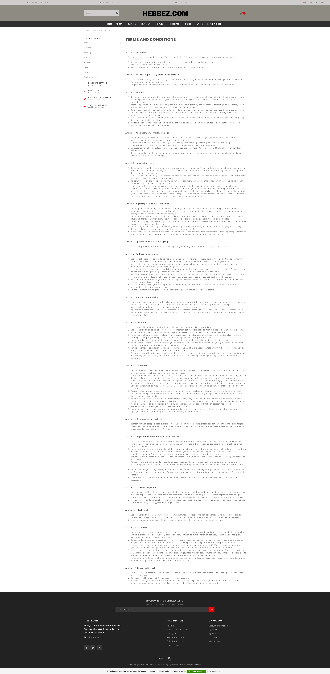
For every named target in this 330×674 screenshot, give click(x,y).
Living (200, 24)
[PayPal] (169, 659)
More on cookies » (215, 671)
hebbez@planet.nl (95, 637)
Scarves (159, 24)
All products (214, 641)
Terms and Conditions (177, 629)
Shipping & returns (176, 641)
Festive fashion (214, 24)
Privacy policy (173, 633)
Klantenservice (174, 645)
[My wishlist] (316, 2)
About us (171, 626)
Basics (188, 24)
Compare (213, 637)
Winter (119, 24)
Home (109, 24)
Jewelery (145, 24)
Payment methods (175, 637)
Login (323, 2)
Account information (218, 626)
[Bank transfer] (161, 659)
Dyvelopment (195, 665)
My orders (213, 629)
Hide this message (197, 671)
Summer (132, 24)
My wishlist (214, 633)
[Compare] (311, 2)
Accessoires (173, 24)
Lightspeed (173, 665)
